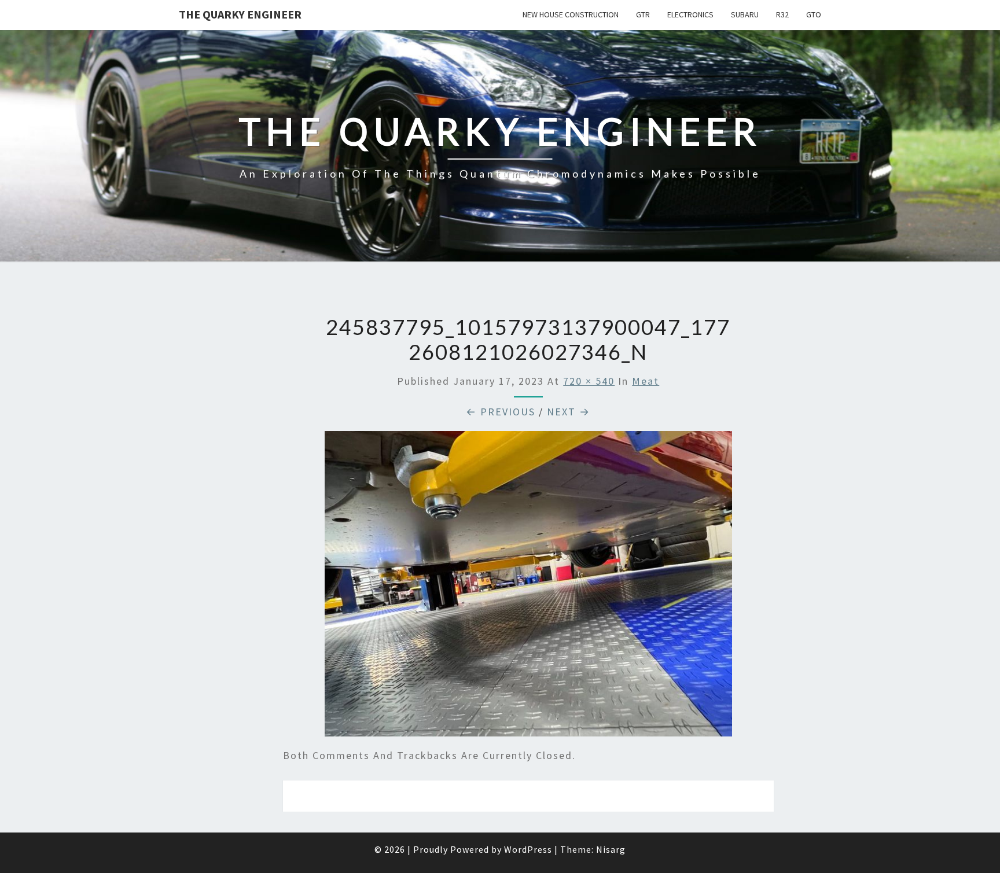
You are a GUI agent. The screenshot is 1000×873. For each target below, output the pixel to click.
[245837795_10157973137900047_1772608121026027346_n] (528, 588)
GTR (643, 14)
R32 (782, 14)
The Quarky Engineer (240, 14)
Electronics (690, 14)
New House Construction (571, 14)
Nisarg (611, 849)
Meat (645, 381)
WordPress (528, 849)
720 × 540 (589, 381)
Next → (568, 411)
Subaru (745, 14)
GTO (813, 14)
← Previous (500, 411)
